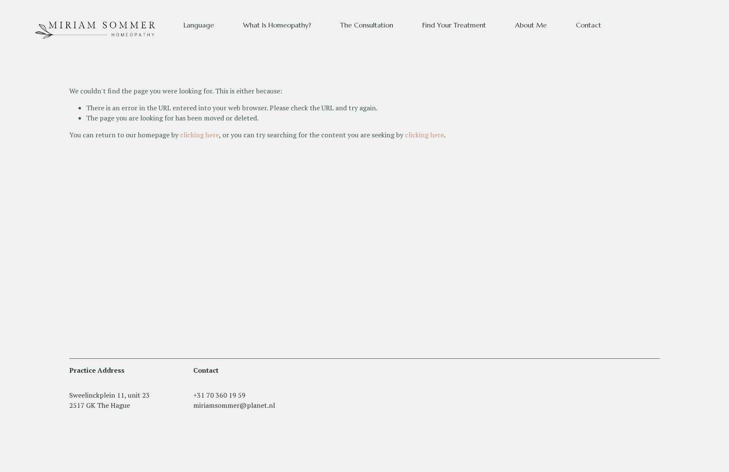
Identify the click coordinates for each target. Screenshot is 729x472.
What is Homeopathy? (277, 25)
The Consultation (366, 25)
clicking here (199, 134)
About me (531, 25)
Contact (588, 25)
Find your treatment (454, 25)
